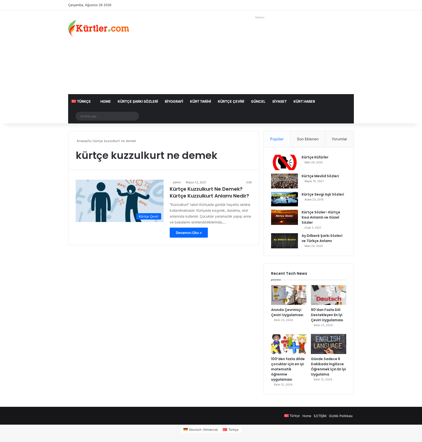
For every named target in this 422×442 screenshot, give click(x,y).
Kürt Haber (304, 101)
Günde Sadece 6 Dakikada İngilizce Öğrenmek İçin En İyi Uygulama (328, 366)
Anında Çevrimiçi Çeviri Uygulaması (287, 312)
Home (105, 101)
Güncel (258, 101)
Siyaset (279, 101)
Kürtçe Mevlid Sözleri (320, 176)
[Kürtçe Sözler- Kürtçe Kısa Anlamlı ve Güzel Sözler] (284, 217)
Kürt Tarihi (200, 101)
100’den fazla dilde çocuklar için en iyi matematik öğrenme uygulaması (288, 369)
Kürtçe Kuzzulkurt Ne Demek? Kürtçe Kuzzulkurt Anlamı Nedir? (209, 192)
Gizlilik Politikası (341, 416)
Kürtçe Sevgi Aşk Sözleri (323, 194)
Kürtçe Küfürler (315, 157)
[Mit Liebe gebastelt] (98, 28)
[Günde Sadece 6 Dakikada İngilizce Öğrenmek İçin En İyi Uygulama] (328, 344)
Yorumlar (339, 139)
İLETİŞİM (320, 416)
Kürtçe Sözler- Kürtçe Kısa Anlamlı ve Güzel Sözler (321, 217)
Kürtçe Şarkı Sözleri (138, 101)
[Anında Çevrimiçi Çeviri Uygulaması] (288, 295)
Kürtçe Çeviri (231, 101)
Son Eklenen (308, 139)
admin (177, 182)
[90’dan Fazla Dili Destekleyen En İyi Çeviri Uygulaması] (328, 295)
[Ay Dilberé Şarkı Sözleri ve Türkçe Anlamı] (284, 240)
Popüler (277, 139)
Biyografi (174, 101)
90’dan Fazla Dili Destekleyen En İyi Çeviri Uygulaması (327, 314)
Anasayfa (83, 141)
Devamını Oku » (189, 233)
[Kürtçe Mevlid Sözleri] (284, 181)
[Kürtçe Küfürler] (284, 162)
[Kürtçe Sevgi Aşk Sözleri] (284, 199)
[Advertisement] (260, 55)
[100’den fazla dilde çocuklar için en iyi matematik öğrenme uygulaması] (288, 344)
